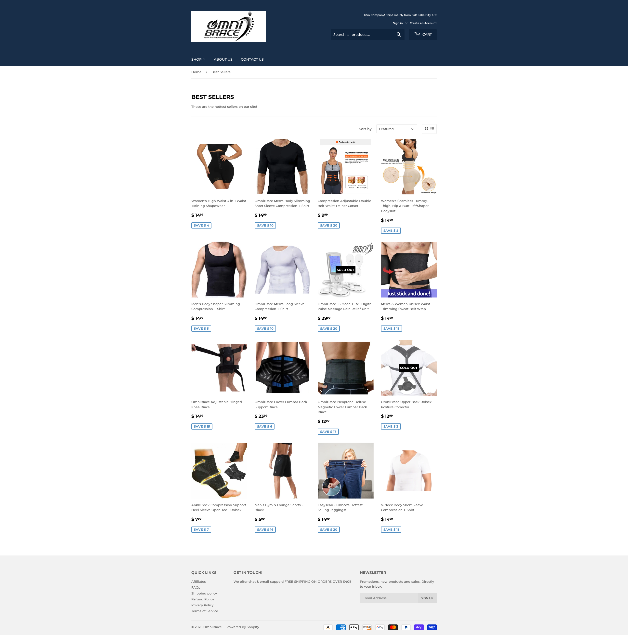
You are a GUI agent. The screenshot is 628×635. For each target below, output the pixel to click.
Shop (197, 59)
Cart (426, 34)
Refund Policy (202, 599)
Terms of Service (204, 611)
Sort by (365, 129)
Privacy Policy (202, 605)
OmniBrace (212, 627)
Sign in (398, 23)
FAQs (195, 587)
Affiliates (198, 581)
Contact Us (252, 59)
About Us (223, 59)
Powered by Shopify (242, 627)
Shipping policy (204, 593)
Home (196, 72)
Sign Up (427, 598)
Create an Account (423, 23)
